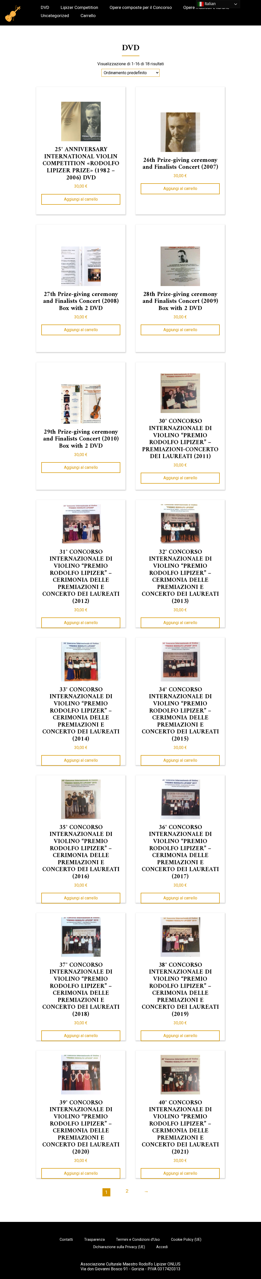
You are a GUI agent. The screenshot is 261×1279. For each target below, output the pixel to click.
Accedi (162, 1247)
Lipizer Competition (79, 7)
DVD (45, 7)
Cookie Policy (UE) (186, 1240)
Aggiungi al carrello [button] (81, 199)
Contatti (66, 1240)
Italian (210, 4)
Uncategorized (55, 15)
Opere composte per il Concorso (141, 7)
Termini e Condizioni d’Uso (138, 1240)
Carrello (88, 15)
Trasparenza (94, 1240)
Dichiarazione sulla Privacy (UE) (119, 1247)
